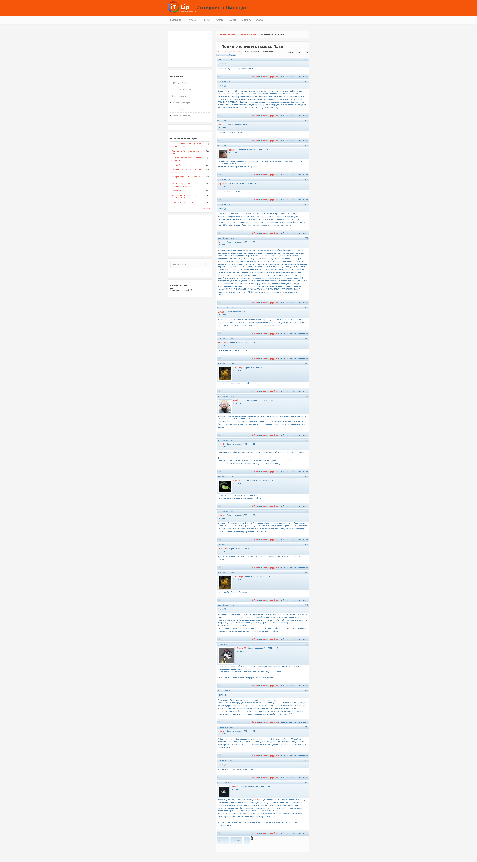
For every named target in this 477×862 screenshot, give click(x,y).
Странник (223, 183)
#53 (306, 783)
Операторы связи (179, 96)
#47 (306, 572)
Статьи (259, 20)
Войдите (220, 51)
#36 (306, 179)
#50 (306, 691)
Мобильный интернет (182, 102)
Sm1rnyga (238, 367)
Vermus (234, 786)
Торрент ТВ (176, 190)
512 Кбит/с (176, 165)
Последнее (174, 19)
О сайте (232, 20)
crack (235, 400)
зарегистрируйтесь (236, 51)
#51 (306, 727)
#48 (306, 605)
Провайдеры (243, 34)
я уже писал (258, 800)
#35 (306, 146)
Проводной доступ (180, 82)
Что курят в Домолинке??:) (182, 202)
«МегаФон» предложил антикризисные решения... (182, 184)
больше (206, 208)
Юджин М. (241, 648)
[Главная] (182, 7)
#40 (306, 338)
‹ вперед (236, 840)
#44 (306, 476)
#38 (306, 238)
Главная (222, 34)
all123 (221, 444)
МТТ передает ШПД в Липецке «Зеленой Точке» (184, 196)
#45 (306, 511)
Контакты (246, 20)
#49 (306, 644)
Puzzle (253, 34)
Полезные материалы (182, 116)
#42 (306, 396)
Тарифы (191, 19)
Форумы (231, 34)
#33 (306, 81)
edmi (231, 149)
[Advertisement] (190, 49)
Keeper (236, 480)
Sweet (221, 242)
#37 (306, 204)
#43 (306, 440)
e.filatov (221, 515)
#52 (306, 760)
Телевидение (178, 109)
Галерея (219, 20)
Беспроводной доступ (181, 89)
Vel (219, 124)
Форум (207, 20)
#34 (306, 121)
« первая (223, 840)
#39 (306, 308)
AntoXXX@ (223, 342)
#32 (306, 59)
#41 (306, 363)
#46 (306, 544)
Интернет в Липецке (222, 7)
